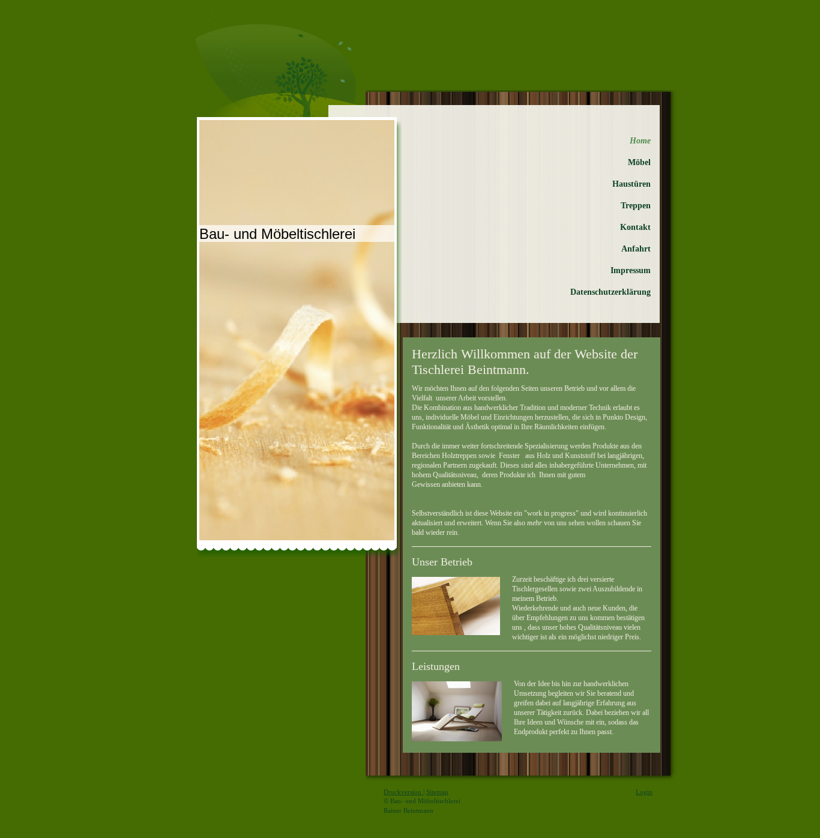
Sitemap (437, 791)
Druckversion (403, 791)
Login (644, 791)
